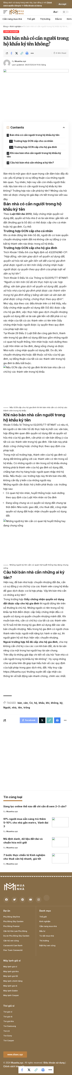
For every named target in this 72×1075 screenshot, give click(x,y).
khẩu (41, 702)
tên (20, 707)
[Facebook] (6, 900)
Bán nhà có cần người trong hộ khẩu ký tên (34, 135)
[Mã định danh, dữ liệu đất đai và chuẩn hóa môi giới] (60, 842)
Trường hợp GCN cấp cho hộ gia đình (35, 147)
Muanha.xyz (20, 61)
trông (26, 707)
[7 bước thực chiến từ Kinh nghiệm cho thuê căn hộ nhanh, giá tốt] (60, 858)
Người (6, 707)
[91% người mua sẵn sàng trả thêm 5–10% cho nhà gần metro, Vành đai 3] (60, 822)
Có (31, 702)
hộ (35, 702)
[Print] (27, 53)
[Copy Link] (21, 53)
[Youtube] (30, 900)
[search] (49, 12)
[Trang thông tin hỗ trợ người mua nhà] (16, 11)
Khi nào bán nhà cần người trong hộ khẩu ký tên (34, 155)
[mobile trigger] (6, 11)
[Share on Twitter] (16, 53)
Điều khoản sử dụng (33, 6)
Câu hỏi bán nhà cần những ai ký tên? (32, 162)
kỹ (61, 702)
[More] (32, 53)
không (54, 702)
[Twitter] (14, 900)
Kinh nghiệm (11, 32)
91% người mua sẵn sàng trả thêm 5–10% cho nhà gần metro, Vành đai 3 (25, 822)
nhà (14, 707)
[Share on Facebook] (11, 53)
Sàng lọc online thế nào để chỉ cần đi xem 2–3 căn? (34, 806)
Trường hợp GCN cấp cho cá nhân (34, 141)
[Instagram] (38, 900)
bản (20, 702)
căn (25, 702)
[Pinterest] (22, 900)
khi (47, 702)
